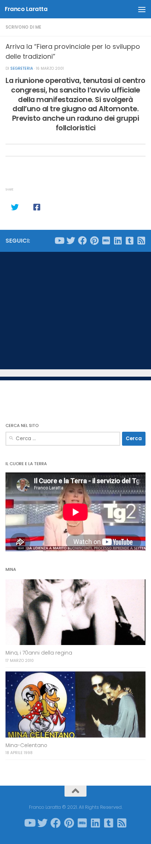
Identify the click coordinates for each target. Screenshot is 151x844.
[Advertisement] (75, 310)
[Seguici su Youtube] (59, 240)
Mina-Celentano (26, 745)
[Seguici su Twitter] (70, 240)
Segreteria (21, 68)
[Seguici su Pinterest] (94, 240)
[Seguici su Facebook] (82, 240)
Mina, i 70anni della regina (38, 652)
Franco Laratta (26, 9)
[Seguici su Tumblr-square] (129, 240)
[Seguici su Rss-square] (141, 240)
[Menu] (142, 9)
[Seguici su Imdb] (106, 240)
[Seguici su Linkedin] (117, 240)
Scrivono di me (23, 27)
